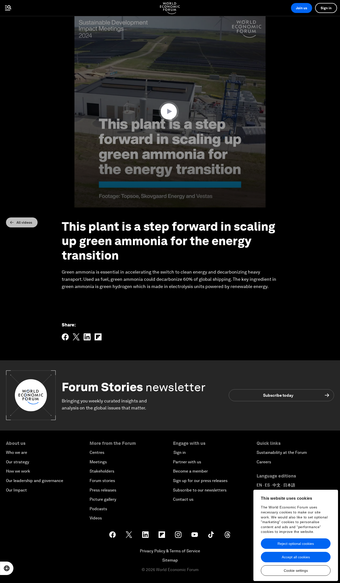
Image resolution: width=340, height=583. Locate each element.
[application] (170, 111)
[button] (170, 111)
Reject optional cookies (296, 544)
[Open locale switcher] (6, 568)
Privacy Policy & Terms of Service (170, 551)
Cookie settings (296, 571)
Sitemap (170, 560)
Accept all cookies (296, 557)
